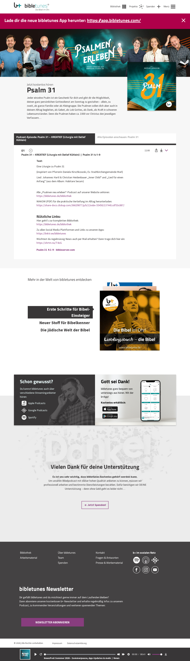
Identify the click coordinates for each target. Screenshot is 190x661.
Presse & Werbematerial (109, 563)
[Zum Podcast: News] (25, 658)
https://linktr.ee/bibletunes (51, 233)
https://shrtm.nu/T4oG (49, 242)
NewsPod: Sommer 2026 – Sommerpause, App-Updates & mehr (77, 658)
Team (61, 558)
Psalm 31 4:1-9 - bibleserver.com (56, 249)
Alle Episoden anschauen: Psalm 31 (117, 137)
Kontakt (100, 553)
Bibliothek (25, 553)
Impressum (57, 643)
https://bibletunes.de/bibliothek (54, 196)
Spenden (63, 563)
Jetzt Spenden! (97, 505)
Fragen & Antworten (107, 558)
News (116, 658)
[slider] (80, 654)
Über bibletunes (66, 553)
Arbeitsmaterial (28, 558)
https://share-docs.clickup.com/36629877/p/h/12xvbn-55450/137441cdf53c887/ (80, 205)
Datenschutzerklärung (77, 643)
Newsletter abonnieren (53, 622)
